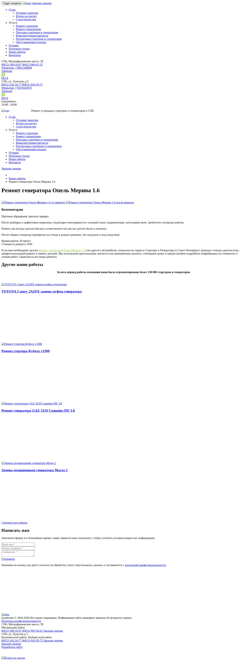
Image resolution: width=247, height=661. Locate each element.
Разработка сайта (11, 647)
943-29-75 (32, 84)
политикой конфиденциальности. (145, 565)
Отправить (8, 558)
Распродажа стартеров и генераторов (39, 38)
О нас (12, 9)
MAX (4, 78)
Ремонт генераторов (28, 29)
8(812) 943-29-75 (32, 640)
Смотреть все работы (14, 522)
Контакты (15, 55)
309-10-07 (11, 64)
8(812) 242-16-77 (11, 640)
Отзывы (14, 45)
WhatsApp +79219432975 (16, 87)
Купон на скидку (26, 16)
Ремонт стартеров (27, 25)
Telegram (6, 71)
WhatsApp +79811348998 (16, 67)
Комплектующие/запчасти (32, 35)
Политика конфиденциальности (21, 621)
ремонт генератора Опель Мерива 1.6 (62, 250)
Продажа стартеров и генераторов (37, 32)
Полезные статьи (19, 48)
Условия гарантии (27, 12)
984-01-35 (32, 64)
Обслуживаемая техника (31, 42)
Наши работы (17, 51)
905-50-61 (32, 630)
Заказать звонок (42, 3)
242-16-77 (11, 84)
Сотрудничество (26, 19)
